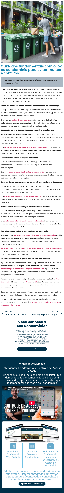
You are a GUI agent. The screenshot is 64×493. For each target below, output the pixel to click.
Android (29, 282)
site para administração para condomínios (23, 196)
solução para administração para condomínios (41, 248)
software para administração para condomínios (35, 235)
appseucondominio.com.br (12, 305)
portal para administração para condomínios (24, 221)
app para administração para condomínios (27, 172)
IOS (35, 282)
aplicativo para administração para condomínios (22, 269)
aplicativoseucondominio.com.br (46, 302)
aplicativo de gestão (21, 120)
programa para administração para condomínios (25, 147)
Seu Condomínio (8, 248)
